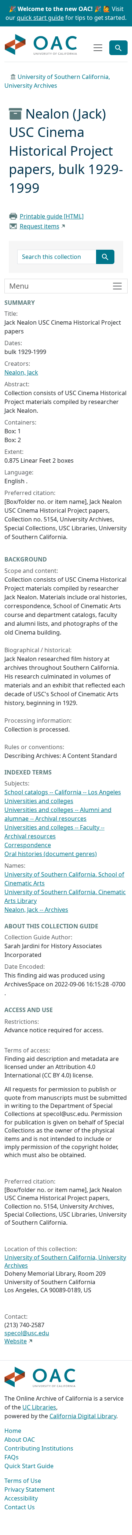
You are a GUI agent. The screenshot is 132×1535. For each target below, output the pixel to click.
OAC (41, 45)
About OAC (19, 1439)
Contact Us (19, 1507)
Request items (39, 226)
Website (15, 1341)
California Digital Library (83, 1416)
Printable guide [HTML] (52, 216)
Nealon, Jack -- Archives (36, 910)
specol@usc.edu (26, 1333)
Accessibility (21, 1498)
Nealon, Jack (21, 372)
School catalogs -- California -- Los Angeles (62, 792)
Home (12, 1431)
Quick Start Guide (29, 1466)
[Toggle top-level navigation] (98, 48)
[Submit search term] (105, 257)
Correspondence (27, 845)
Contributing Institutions (38, 1448)
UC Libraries (39, 1407)
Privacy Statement (29, 1489)
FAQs (11, 1457)
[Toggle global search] (118, 48)
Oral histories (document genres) (50, 854)
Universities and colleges (38, 801)
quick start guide (40, 18)
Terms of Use (22, 1481)
